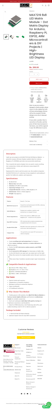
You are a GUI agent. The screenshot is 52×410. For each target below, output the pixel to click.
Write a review (26, 337)
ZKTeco (39, 369)
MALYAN (40, 378)
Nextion (40, 357)
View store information (37, 91)
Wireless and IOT (30, 379)
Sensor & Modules (30, 360)
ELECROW (40, 375)
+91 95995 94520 (9, 366)
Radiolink (40, 366)
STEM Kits (29, 352)
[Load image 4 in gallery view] (23, 36)
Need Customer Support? (39, 100)
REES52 (39, 347)
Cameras (28, 366)
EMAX (39, 360)
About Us (17, 376)
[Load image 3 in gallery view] (17, 36)
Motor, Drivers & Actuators (30, 382)
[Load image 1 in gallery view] (6, 36)
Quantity (31, 71)
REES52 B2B (18, 369)
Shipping (31, 69)
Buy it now (39, 83)
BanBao (39, 372)
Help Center (18, 354)
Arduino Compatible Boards (31, 356)
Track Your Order (19, 351)
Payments (17, 372)
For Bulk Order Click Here (32, 100)
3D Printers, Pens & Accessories (31, 375)
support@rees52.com (8, 369)
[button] (2, 5)
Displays (28, 363)
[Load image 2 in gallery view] (11, 36)
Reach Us (17, 379)
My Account (18, 347)
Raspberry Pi (29, 349)
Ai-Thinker (40, 354)
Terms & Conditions (18, 357)
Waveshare (40, 363)
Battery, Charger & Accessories (30, 387)
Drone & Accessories (29, 370)
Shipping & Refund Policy (19, 362)
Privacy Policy (18, 366)
